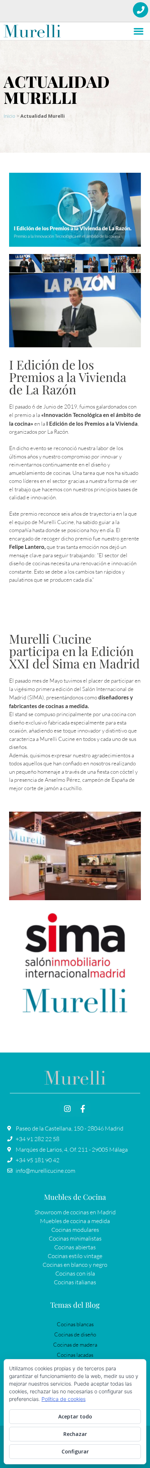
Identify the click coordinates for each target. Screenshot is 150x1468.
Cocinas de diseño (75, 1334)
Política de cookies (64, 1399)
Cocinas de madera (75, 1344)
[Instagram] (67, 1109)
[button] (139, 31)
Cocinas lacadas (75, 1354)
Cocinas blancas (75, 1324)
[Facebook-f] (82, 1109)
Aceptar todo (75, 1416)
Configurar (75, 1451)
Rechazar (75, 1433)
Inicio (9, 116)
